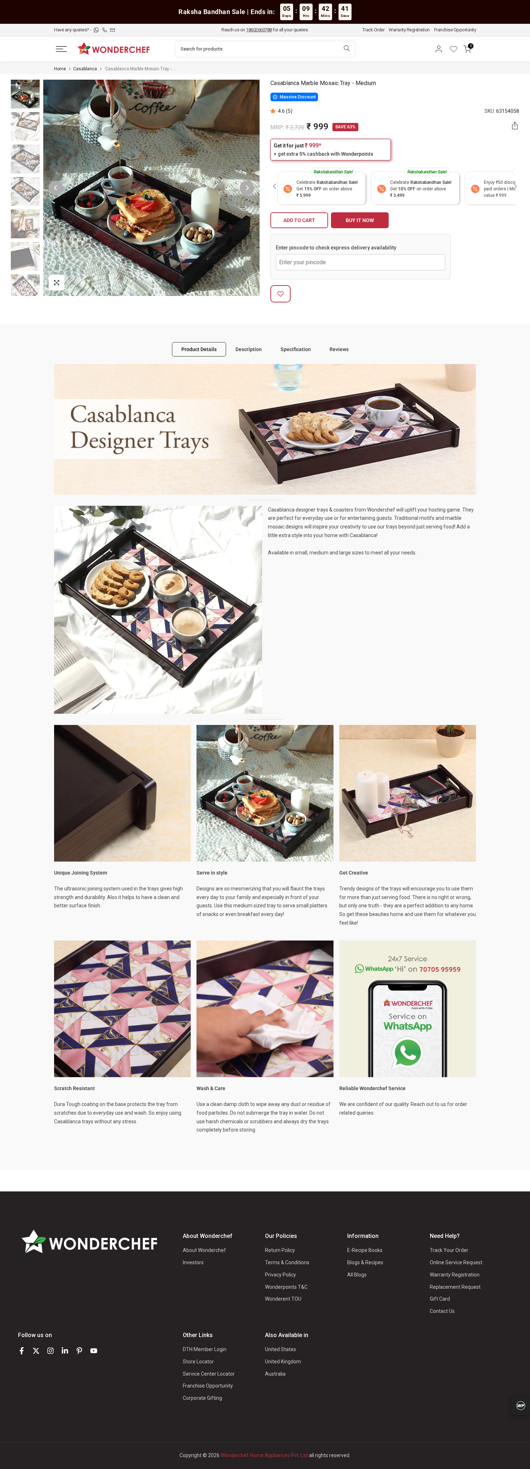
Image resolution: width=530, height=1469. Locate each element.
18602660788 (259, 29)
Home (60, 68)
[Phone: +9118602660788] (105, 29)
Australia (275, 1374)
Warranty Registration (409, 29)
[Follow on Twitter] (36, 1350)
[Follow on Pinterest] (79, 1350)
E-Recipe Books (365, 1250)
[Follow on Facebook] (21, 1350)
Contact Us (442, 1311)
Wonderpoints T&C (286, 1287)
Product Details (199, 349)
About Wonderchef (204, 1250)
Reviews (339, 349)
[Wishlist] (456, 49)
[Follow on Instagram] (50, 1350)
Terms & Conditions (287, 1262)
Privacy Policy (280, 1275)
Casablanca (85, 68)
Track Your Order (449, 1250)
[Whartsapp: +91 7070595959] (96, 29)
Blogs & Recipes (365, 1262)
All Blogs (357, 1275)
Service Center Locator (209, 1374)
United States (280, 1349)
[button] (274, 111)
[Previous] (56, 188)
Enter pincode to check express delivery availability (336, 248)
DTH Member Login (204, 1349)
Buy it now (360, 220)
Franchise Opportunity (455, 29)
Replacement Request (455, 1287)
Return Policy (280, 1250)
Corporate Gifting (202, 1398)
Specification (296, 349)
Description (248, 349)
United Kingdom (283, 1361)
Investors (193, 1262)
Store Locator (198, 1361)
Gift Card (440, 1299)
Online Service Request (456, 1262)
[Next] (247, 188)
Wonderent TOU (283, 1299)
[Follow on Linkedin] (65, 1350)
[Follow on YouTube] (93, 1350)
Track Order (373, 29)
